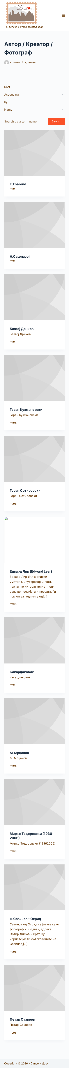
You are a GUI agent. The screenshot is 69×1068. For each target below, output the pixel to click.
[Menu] (63, 15)
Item (12, 189)
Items (13, 423)
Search (56, 121)
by (5, 102)
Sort (7, 87)
